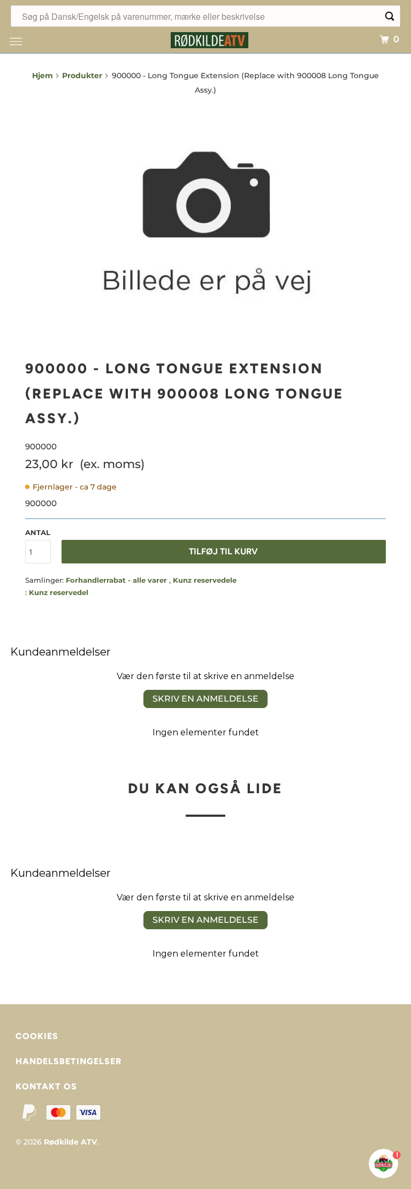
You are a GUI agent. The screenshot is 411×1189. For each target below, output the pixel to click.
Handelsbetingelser (68, 1061)
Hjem (42, 75)
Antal (37, 532)
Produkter (82, 75)
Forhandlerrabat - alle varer (117, 580)
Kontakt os (46, 1086)
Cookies (37, 1036)
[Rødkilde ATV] (210, 38)
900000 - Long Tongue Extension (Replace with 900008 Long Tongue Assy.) (184, 393)
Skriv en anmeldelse (205, 699)
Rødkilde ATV (70, 1142)
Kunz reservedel (58, 592)
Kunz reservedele (205, 580)
